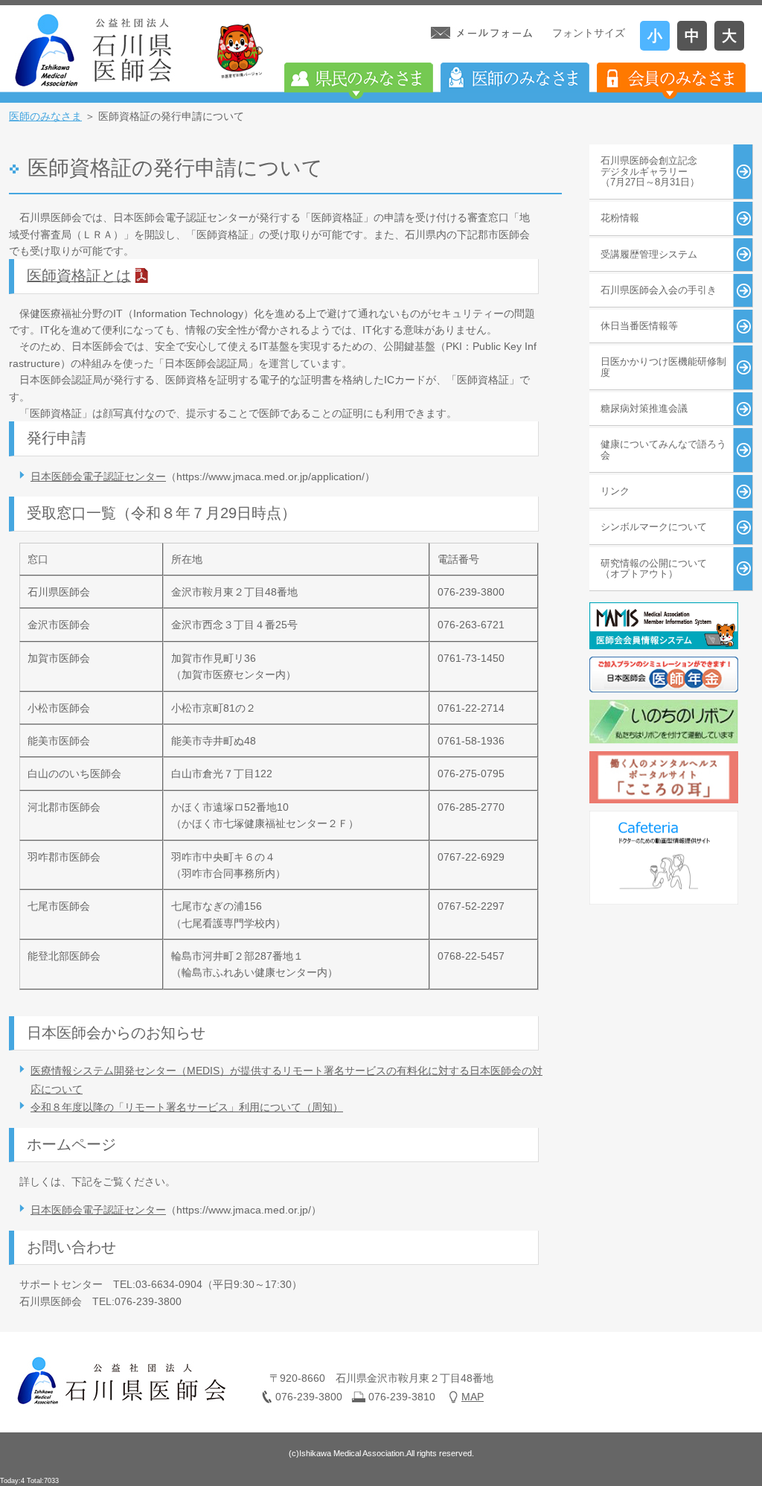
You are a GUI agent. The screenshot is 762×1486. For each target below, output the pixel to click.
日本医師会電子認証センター (98, 476)
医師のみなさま (45, 116)
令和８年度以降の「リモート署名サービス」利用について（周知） (187, 1107)
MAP (472, 1397)
